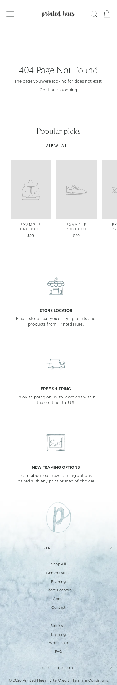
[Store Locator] (56, 285)
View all (59, 145)
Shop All (58, 563)
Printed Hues (57, 548)
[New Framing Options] (56, 442)
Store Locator (58, 589)
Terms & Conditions (90, 680)
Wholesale (58, 642)
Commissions (58, 572)
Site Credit (60, 680)
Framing (58, 581)
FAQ (58, 651)
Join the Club (57, 668)
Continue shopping (58, 89)
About (58, 598)
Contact (58, 607)
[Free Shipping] (56, 364)
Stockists (59, 625)
